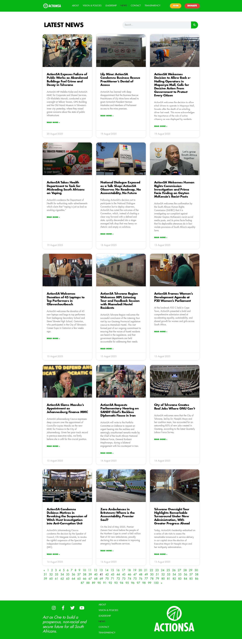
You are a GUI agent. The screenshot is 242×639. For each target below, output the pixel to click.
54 (174, 574)
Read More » (53, 122)
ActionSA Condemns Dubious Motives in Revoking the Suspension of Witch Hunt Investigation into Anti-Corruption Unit (67, 516)
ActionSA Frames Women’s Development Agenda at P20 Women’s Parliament (173, 297)
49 (146, 574)
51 (157, 574)
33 (56, 574)
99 (149, 582)
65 (79, 578)
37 (79, 574)
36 (73, 574)
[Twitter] (72, 608)
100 (156, 582)
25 (168, 570)
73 (123, 578)
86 (196, 578)
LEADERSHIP (111, 6)
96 (132, 582)
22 (151, 570)
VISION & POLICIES (92, 6)
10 (84, 570)
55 (180, 574)
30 (196, 570)
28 (185, 570)
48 (140, 574)
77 (146, 578)
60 (51, 578)
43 (112, 574)
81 (168, 578)
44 (118, 574)
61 (56, 578)
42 (107, 574)
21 (145, 570)
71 (112, 578)
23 (157, 570)
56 (185, 574)
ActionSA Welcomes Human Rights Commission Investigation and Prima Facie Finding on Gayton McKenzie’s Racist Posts (174, 189)
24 (162, 570)
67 (90, 578)
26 (173, 570)
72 (118, 578)
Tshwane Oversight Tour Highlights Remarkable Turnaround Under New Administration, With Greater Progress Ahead (172, 516)
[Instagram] (53, 608)
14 (106, 570)
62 (62, 578)
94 (121, 582)
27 (179, 570)
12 (95, 570)
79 (157, 578)
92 (110, 582)
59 (45, 578)
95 (127, 582)
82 (174, 578)
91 (104, 582)
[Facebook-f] (63, 608)
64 (73, 578)
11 (89, 570)
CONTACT (136, 6)
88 (88, 582)
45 (123, 574)
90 (99, 582)
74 (129, 578)
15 (112, 570)
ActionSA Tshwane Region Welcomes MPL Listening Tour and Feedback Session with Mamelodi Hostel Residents (119, 300)
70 (107, 578)
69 (101, 578)
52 (163, 574)
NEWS (124, 6)
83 (180, 578)
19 (134, 570)
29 (190, 570)
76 (140, 578)
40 (95, 574)
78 (151, 578)
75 (135, 578)
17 (123, 570)
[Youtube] (81, 608)
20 (140, 570)
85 (191, 578)
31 (45, 574)
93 (116, 582)
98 (144, 582)
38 (84, 574)
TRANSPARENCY (152, 6)
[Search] (194, 24)
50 (151, 574)
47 (135, 574)
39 (90, 574)
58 (196, 574)
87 (82, 582)
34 (62, 574)
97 (138, 582)
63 (67, 578)
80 (163, 578)
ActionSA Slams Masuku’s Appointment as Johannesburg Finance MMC (67, 408)
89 (93, 582)
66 (84, 578)
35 (67, 574)
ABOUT (75, 6)
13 (101, 570)
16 (117, 570)
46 (129, 574)
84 (185, 578)
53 (168, 574)
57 (191, 574)
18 (129, 570)
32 (51, 574)
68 (95, 578)
